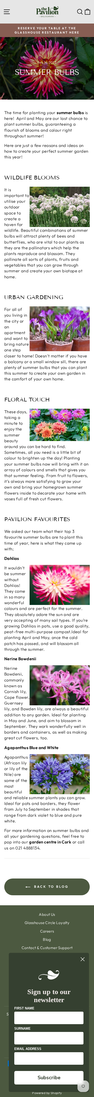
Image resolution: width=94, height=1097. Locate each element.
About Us (47, 914)
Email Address (27, 1049)
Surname (22, 1028)
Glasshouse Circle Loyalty (47, 922)
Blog (47, 939)
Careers (47, 931)
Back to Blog (50, 887)
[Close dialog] (82, 959)
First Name (24, 1008)
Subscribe (49, 1077)
